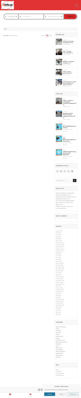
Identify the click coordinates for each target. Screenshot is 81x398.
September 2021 (60, 305)
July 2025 (58, 253)
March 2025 (59, 261)
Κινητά (57, 346)
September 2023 (60, 284)
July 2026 (58, 232)
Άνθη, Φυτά (58, 330)
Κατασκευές (58, 344)
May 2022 (58, 295)
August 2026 (59, 231)
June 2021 (58, 310)
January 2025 (59, 265)
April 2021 (58, 314)
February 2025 (59, 263)
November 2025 (60, 246)
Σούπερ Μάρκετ (59, 349)
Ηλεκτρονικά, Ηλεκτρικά (61, 342)
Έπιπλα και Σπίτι (59, 336)
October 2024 (59, 271)
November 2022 (60, 290)
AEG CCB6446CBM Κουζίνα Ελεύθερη (65, 200)
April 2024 (58, 274)
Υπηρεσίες (58, 357)
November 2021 (60, 301)
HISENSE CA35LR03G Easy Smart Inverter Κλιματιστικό (69, 153)
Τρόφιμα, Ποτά (59, 353)
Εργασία (58, 338)
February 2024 (59, 276)
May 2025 (58, 257)
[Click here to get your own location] (61, 16)
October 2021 (59, 303)
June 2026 (58, 234)
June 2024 (58, 272)
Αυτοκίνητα (58, 332)
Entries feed (59, 371)
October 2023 (59, 282)
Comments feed (60, 373)
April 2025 (58, 259)
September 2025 (60, 250)
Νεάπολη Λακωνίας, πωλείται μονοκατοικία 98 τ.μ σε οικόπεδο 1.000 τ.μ (69, 83)
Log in (57, 369)
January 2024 (59, 278)
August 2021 (59, 307)
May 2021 (58, 312)
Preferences (73, 394)
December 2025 (60, 244)
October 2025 (59, 248)
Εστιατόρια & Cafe (60, 340)
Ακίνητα (68, 44)
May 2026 (58, 236)
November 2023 (60, 280)
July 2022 (58, 293)
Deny (61, 394)
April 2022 (58, 297)
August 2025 (59, 252)
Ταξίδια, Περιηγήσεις (60, 351)
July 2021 (58, 309)
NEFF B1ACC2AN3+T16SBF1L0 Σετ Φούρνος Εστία (69, 140)
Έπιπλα (57, 334)
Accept (50, 394)
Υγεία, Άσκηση (59, 355)
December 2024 (60, 267)
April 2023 (58, 286)
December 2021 (60, 299)
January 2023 (59, 288)
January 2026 (59, 242)
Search (70, 16)
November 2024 (60, 269)
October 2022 (59, 291)
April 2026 (58, 238)
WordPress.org (60, 375)
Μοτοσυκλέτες (59, 347)
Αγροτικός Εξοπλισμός (61, 327)
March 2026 (59, 240)
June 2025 (58, 255)
